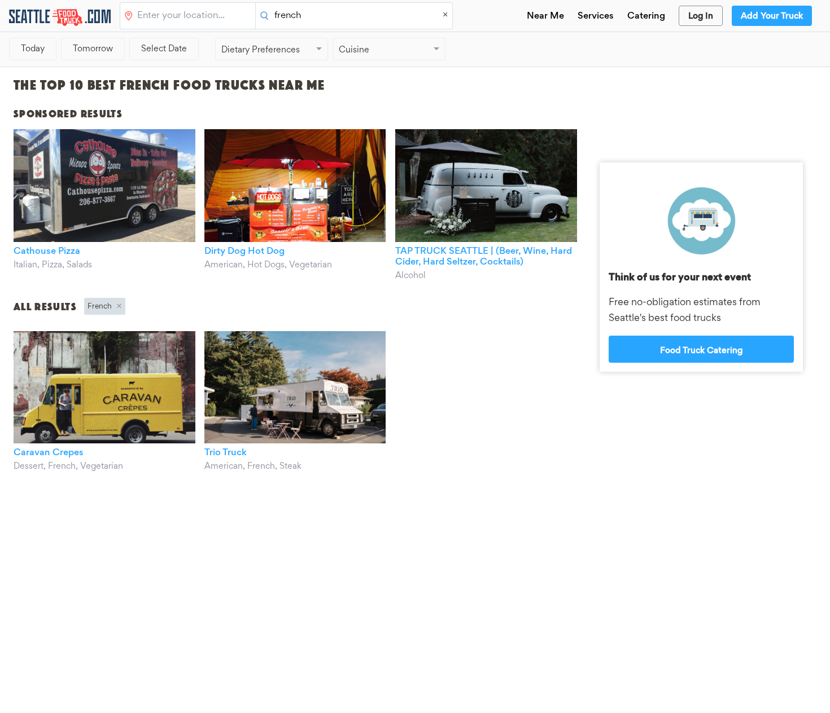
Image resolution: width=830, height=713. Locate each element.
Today (33, 49)
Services (596, 16)
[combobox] (194, 16)
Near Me (545, 16)
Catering (646, 16)
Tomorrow (93, 49)
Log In (700, 16)
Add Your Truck (772, 16)
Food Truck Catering (701, 351)
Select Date (164, 49)
